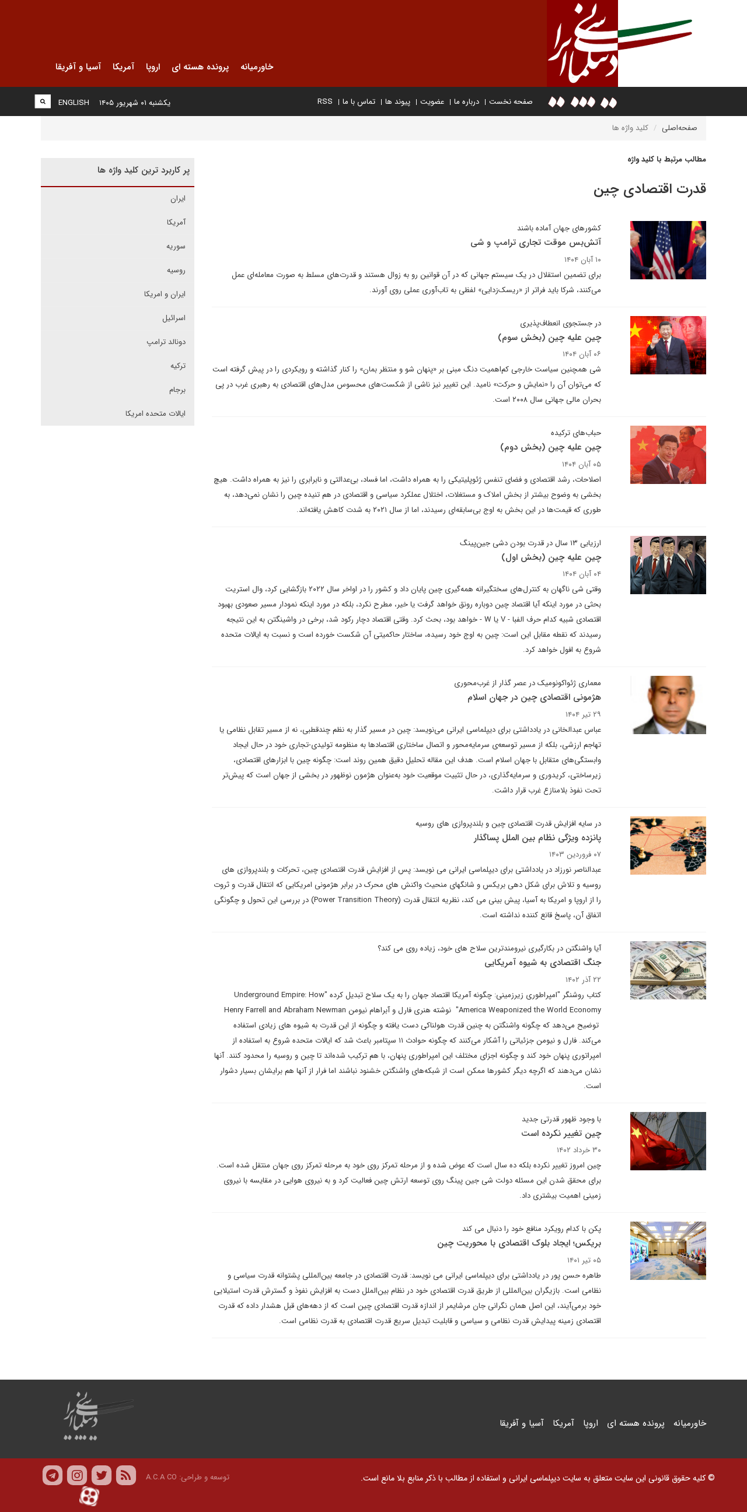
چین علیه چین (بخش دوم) (550, 447)
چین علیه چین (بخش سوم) (549, 338)
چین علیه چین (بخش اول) (551, 557)
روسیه (176, 270)
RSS (325, 102)
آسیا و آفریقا (522, 1423)
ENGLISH (73, 103)
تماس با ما (359, 102)
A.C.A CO (161, 1477)
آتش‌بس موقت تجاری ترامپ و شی (535, 243)
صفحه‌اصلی (679, 128)
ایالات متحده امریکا (155, 414)
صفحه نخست (511, 102)
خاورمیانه (689, 1423)
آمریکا (176, 222)
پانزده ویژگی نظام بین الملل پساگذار (537, 838)
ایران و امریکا (165, 294)
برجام (177, 390)
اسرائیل (174, 318)
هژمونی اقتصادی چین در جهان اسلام (534, 697)
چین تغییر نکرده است (561, 1134)
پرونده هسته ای (636, 1423)
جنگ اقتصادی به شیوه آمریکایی (542, 963)
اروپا (590, 1423)
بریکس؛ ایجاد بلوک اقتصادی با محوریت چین (519, 1243)
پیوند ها (397, 102)
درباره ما (466, 102)
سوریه (176, 246)
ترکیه (178, 366)
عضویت (432, 102)
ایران (178, 198)
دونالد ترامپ (166, 342)
